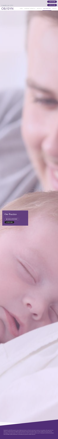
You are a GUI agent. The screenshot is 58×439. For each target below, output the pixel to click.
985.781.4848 (52, 1)
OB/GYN (39, 8)
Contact (54, 8)
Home (21, 8)
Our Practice (47, 8)
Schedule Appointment (12, 219)
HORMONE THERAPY (29, 8)
